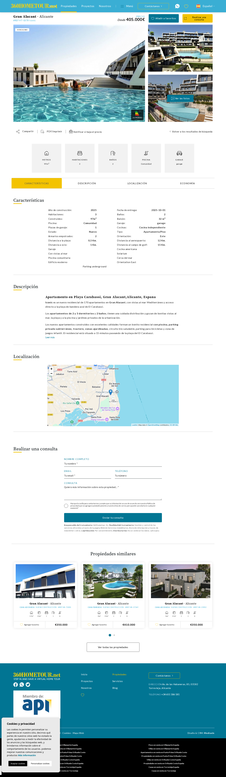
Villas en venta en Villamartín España (164, 748)
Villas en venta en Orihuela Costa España (164, 760)
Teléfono (121, 471)
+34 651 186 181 (170, 694)
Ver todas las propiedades (113, 647)
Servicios (117, 681)
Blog (115, 688)
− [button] (51, 373)
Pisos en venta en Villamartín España (164, 745)
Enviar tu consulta (113, 517)
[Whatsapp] (23, 684)
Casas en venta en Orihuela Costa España (62, 760)
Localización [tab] (137, 183)
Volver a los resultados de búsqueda (192, 131)
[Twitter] (28, 684)
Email (68, 471)
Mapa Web (78, 733)
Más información (27, 755)
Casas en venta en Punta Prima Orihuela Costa (62, 756)
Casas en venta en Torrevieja (164, 771)
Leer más (50, 337)
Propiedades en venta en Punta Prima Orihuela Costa (163, 756)
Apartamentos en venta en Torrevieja (62, 771)
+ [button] (51, 369)
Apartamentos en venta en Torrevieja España (62, 767)
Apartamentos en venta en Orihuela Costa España (62, 763)
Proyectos (87, 6)
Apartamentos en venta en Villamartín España (62, 748)
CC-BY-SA (174, 425)
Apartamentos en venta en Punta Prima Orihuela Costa (164, 752)
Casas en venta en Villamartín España (62, 745)
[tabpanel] (45, 595)
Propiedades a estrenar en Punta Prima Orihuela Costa (62, 752)
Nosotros (105, 6)
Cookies (66, 733)
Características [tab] (37, 183)
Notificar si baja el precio (87, 131)
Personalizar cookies (40, 763)
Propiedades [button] (69, 6)
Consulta (70, 483)
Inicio (84, 674)
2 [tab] (114, 635)
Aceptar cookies (18, 763)
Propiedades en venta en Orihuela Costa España (164, 763)
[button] (25, 131)
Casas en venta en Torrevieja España (164, 767)
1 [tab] (110, 635)
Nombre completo (76, 459)
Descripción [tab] (87, 183)
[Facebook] (16, 684)
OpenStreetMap (153, 425)
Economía (187, 183)
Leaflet (134, 425)
